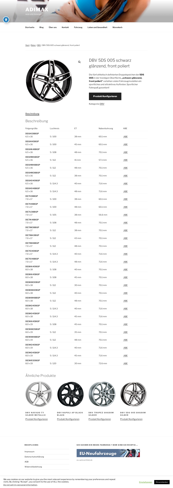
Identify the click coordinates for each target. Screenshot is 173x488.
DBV (39, 45)
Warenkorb (117, 27)
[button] (79, 62)
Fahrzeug (78, 27)
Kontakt (65, 27)
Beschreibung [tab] (32, 113)
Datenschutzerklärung (34, 457)
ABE (125, 136)
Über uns (53, 27)
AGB (27, 462)
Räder (33, 45)
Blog (41, 27)
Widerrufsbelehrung (33, 467)
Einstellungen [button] (145, 482)
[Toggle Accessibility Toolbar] (6, 19)
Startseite (29, 27)
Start (27, 45)
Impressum (29, 451)
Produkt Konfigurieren (105, 96)
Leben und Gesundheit (97, 27)
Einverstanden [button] (162, 482)
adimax (37, 9)
